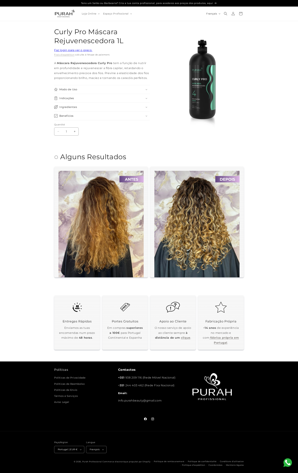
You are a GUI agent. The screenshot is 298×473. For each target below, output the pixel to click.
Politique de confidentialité (202, 461)
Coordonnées (215, 465)
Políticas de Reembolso (69, 383)
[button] (90, 13)
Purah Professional (92, 461)
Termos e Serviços (66, 396)
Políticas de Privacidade (69, 377)
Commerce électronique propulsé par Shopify (126, 461)
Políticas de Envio (65, 389)
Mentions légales (235, 465)
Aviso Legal (61, 402)
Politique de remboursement (169, 461)
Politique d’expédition (193, 465)
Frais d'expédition (64, 54)
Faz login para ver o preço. (73, 50)
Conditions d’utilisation (232, 461)
